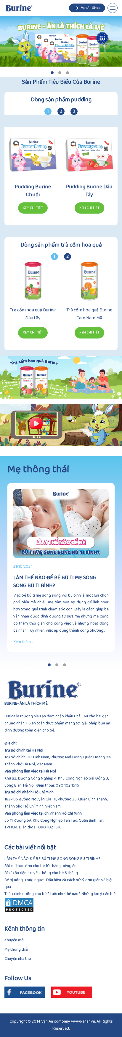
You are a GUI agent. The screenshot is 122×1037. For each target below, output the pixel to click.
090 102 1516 (67, 785)
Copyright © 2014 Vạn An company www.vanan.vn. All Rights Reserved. (61, 1025)
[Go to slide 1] (52, 72)
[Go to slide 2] (59, 72)
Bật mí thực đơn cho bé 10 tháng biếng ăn (40, 866)
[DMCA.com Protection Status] (61, 905)
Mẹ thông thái (16, 949)
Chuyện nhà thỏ (17, 958)
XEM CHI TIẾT (33, 333)
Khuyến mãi (14, 940)
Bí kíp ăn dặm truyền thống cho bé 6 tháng (41, 873)
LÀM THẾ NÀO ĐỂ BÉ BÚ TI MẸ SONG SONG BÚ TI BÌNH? (52, 859)
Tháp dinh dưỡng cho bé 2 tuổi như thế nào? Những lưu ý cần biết (60, 894)
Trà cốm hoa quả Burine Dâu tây (33, 314)
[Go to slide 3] (67, 72)
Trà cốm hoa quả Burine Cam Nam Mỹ (89, 314)
